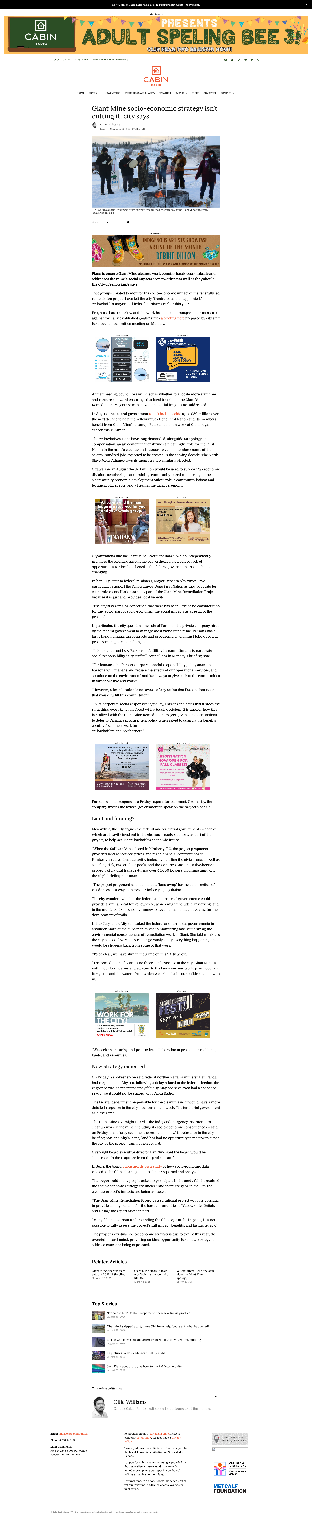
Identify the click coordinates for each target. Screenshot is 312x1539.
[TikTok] (232, 60)
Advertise (209, 93)
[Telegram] (245, 60)
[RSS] (252, 60)
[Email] (118, 222)
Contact (226, 93)
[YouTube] (225, 60)
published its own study (142, 1166)
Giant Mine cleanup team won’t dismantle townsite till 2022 (151, 1274)
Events (179, 93)
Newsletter (112, 93)
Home (80, 93)
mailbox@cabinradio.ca (73, 1433)
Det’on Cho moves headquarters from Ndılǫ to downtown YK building (154, 1339)
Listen (93, 93)
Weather (165, 93)
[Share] (108, 222)
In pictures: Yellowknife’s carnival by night (136, 1353)
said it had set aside (165, 414)
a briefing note (172, 318)
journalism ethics (159, 1433)
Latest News (81, 60)
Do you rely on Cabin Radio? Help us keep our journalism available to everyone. (156, 4)
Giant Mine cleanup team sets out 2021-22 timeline (108, 1272)
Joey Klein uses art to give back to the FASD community (144, 1366)
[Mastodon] (239, 60)
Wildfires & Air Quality (140, 93)
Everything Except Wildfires (110, 60)
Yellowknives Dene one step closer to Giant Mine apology (195, 1274)
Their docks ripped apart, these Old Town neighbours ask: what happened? (158, 1326)
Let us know (143, 1437)
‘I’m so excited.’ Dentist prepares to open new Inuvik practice (148, 1313)
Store (195, 93)
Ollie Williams (110, 124)
